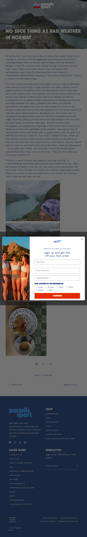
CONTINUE (57, 296)
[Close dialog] (82, 239)
